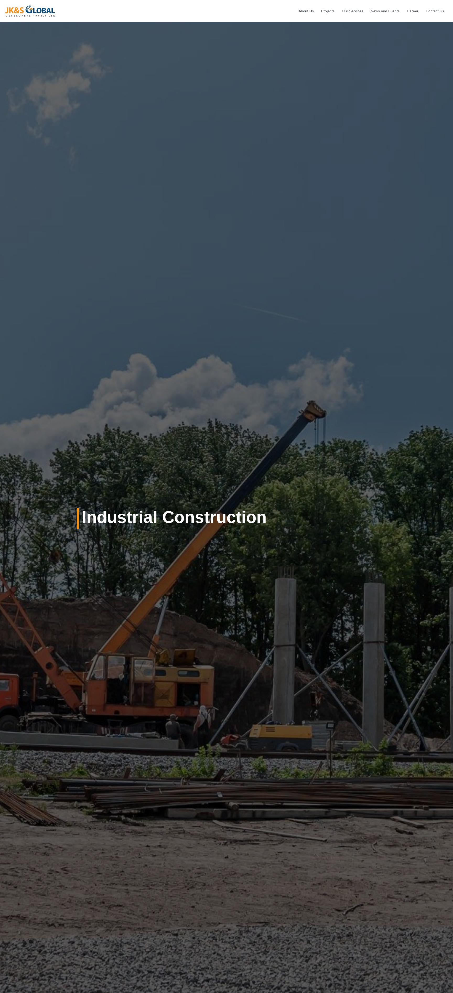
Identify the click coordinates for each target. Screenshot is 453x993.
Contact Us (435, 11)
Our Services (352, 11)
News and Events (385, 11)
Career (412, 11)
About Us (306, 11)
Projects (328, 11)
